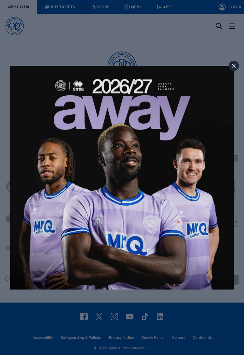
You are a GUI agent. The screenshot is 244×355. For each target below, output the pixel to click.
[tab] (233, 65)
